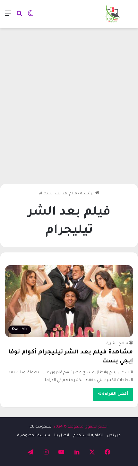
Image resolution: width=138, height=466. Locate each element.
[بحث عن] (19, 16)
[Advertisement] (69, 104)
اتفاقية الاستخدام (88, 436)
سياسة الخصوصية (33, 436)
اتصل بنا (61, 436)
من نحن (114, 436)
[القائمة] (8, 16)
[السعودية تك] (112, 14)
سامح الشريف (116, 343)
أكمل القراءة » (113, 394)
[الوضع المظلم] (30, 16)
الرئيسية (87, 194)
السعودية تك (41, 427)
